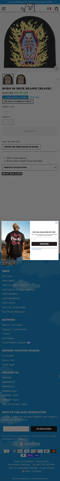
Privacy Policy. (39, 249)
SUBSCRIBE (44, 244)
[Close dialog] (56, 222)
